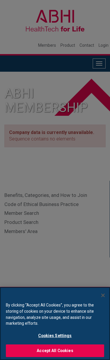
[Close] (103, 295)
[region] (55, 323)
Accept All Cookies (55, 350)
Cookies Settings (55, 335)
